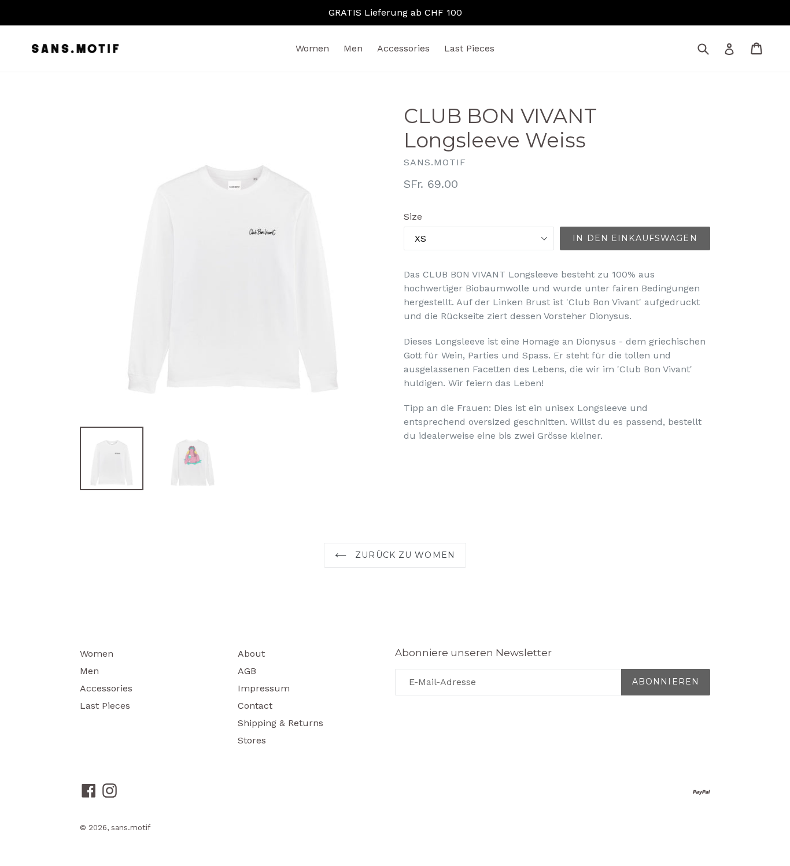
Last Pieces (469, 48)
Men (353, 48)
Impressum (264, 688)
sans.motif (130, 827)
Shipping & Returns (280, 722)
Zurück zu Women (403, 555)
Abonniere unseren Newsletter (473, 652)
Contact (255, 705)
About (251, 653)
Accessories (403, 48)
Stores (252, 740)
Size (413, 216)
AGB (247, 670)
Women (312, 48)
